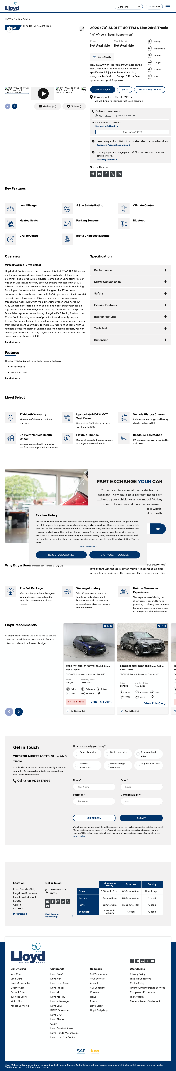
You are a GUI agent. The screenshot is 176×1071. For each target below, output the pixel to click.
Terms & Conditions (140, 978)
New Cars (15, 974)
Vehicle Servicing (19, 1005)
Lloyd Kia (55, 992)
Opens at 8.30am (115, 115)
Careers (94, 992)
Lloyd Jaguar (57, 987)
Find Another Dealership (52, 915)
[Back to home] (12, 6)
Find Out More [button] (87, 546)
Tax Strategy (137, 996)
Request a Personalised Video (112, 145)
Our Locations (97, 987)
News (93, 996)
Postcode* (79, 794)
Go (158, 528)
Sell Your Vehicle (99, 974)
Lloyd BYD (56, 1014)
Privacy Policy (137, 974)
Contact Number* (131, 794)
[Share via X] (112, 174)
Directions (19, 914)
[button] (61, 555)
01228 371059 (114, 111)
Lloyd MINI (56, 978)
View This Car (99, 701)
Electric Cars (17, 987)
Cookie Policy (137, 983)
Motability (16, 1001)
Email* (125, 780)
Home (9, 18)
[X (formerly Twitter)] (147, 962)
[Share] (93, 174)
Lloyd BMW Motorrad (62, 1028)
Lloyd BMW (56, 974)
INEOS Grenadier (59, 1010)
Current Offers (18, 992)
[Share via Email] (99, 174)
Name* (77, 780)
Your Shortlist (97, 978)
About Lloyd (96, 983)
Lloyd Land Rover (59, 983)
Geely (53, 1024)
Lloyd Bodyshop (99, 1010)
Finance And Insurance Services (147, 987)
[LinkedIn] (142, 962)
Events (93, 1001)
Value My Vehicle (106, 159)
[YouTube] (152, 962)
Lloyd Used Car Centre (62, 1037)
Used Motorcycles (20, 983)
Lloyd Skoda (57, 1019)
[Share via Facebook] (106, 174)
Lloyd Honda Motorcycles (64, 1033)
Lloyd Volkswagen (60, 1001)
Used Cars (23, 18)
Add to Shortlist (105, 57)
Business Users (18, 996)
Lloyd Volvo (56, 1005)
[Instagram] (137, 962)
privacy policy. (79, 836)
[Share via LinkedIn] (119, 174)
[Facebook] (132, 962)
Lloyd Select (96, 1005)
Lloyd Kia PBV (57, 996)
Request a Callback (105, 126)
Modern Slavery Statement (145, 1001)
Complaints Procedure (142, 992)
